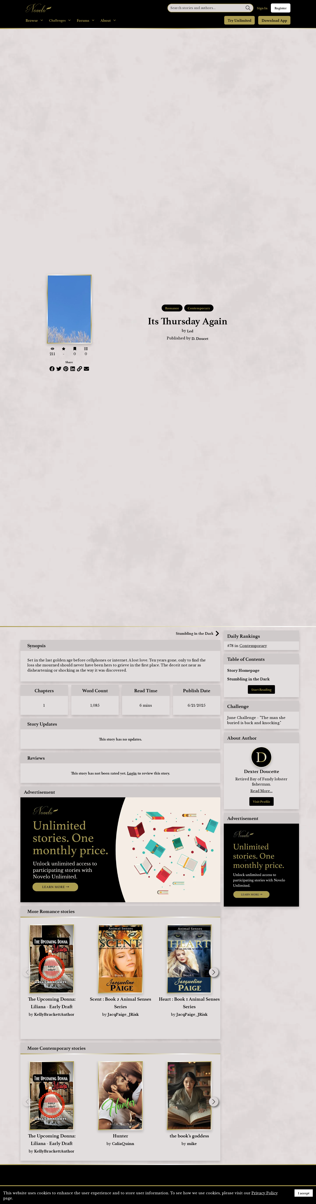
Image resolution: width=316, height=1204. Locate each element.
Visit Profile (261, 801)
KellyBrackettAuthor (54, 1014)
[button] (213, 972)
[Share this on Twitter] (58, 368)
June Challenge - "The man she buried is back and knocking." (256, 720)
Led (190, 331)
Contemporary (199, 308)
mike (192, 1144)
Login (132, 773)
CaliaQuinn (123, 1144)
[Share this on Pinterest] (65, 368)
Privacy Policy (265, 1193)
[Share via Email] (86, 368)
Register (281, 8)
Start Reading (261, 689)
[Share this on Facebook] (52, 368)
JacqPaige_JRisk (123, 1014)
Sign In (262, 8)
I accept (303, 1193)
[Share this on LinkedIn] (72, 368)
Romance (172, 308)
